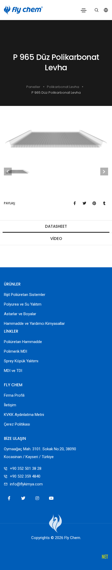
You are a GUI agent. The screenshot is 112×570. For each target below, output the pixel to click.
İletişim (10, 405)
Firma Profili (14, 395)
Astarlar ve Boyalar (20, 314)
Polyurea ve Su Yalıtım (22, 304)
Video (56, 238)
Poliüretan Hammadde (23, 341)
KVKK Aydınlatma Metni (24, 414)
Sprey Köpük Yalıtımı (21, 361)
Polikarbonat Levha (63, 86)
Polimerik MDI (15, 351)
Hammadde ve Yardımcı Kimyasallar (34, 323)
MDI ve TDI (13, 370)
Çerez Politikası (17, 424)
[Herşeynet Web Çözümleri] (105, 557)
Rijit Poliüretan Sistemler (24, 294)
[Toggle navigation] (83, 10)
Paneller (33, 86)
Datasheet (56, 226)
